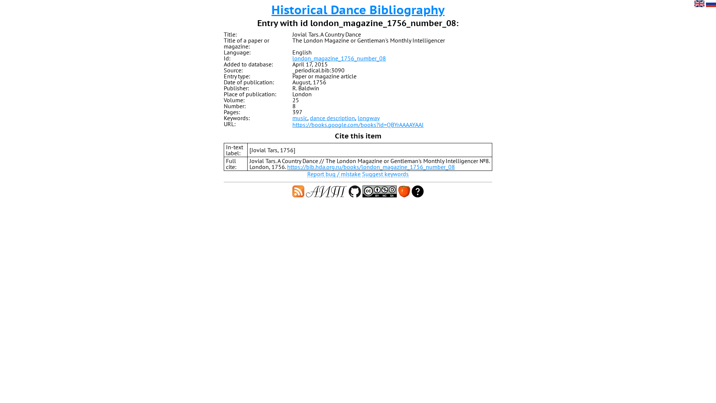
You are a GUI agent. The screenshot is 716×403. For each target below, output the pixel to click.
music (299, 118)
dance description (332, 118)
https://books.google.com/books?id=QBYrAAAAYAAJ (358, 124)
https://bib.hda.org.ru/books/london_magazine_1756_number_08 (371, 167)
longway (369, 118)
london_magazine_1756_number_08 (339, 58)
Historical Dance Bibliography (358, 10)
